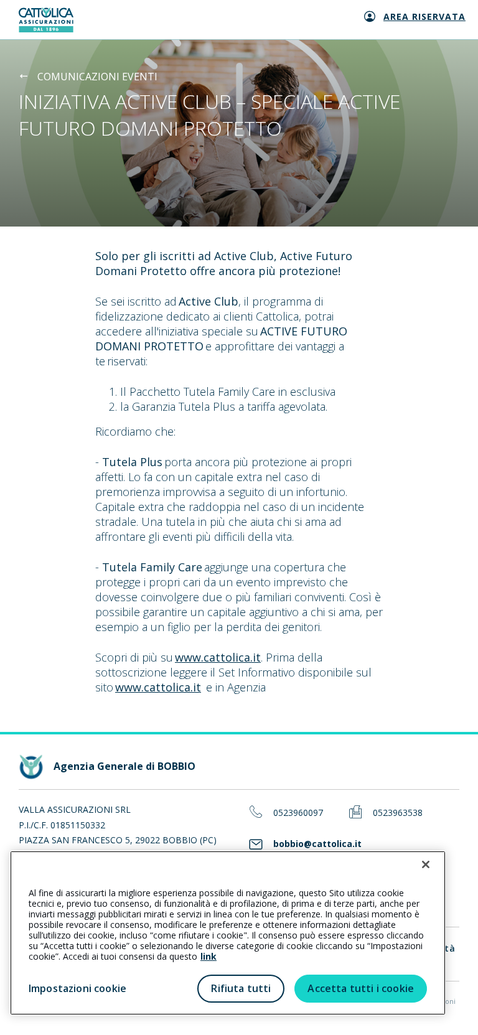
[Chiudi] (425, 864)
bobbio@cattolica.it (317, 844)
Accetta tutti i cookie (360, 988)
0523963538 (398, 813)
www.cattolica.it (218, 657)
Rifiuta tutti (241, 988)
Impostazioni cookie (77, 988)
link (208, 956)
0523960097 (298, 813)
